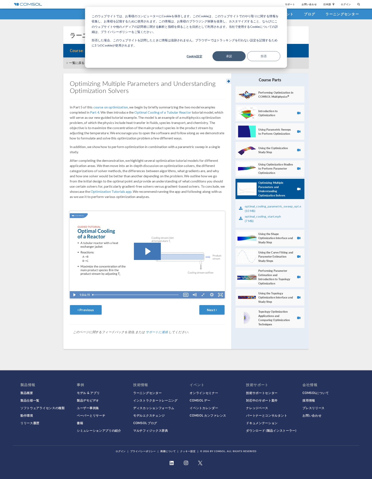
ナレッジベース (257, 408)
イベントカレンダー (204, 408)
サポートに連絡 (157, 332)
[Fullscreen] (220, 294)
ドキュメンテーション (262, 423)
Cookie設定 (194, 56)
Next (211, 310)
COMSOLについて (315, 393)
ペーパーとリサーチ (91, 415)
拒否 (264, 56)
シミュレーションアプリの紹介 (99, 430)
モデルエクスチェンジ (149, 415)
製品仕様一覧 (29, 400)
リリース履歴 (29, 423)
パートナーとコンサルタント (266, 415)
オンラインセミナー (204, 393)
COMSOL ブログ (145, 423)
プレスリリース (313, 408)
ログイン (346, 4)
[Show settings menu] (212, 294)
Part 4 (94, 112)
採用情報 (308, 400)
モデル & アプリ (88, 393)
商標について (168, 451)
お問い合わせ (309, 4)
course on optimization (110, 107)
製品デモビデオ (88, 400)
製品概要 (26, 393)
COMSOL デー (200, 400)
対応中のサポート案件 (262, 400)
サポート (290, 4)
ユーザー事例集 (88, 408)
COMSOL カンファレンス (208, 415)
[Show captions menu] (185, 294)
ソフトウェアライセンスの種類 (42, 408)
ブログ (309, 13)
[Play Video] (74, 294)
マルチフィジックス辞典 (150, 430)
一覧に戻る (76, 63)
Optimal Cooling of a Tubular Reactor (162, 112)
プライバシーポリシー (143, 451)
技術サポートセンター (262, 393)
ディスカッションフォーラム (153, 408)
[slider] (136, 294)
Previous (86, 310)
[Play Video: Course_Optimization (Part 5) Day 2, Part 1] (147, 251)
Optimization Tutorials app (111, 191)
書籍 (80, 423)
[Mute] (194, 294)
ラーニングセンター (342, 13)
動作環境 (26, 415)
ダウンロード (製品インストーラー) (271, 430)
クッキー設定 (187, 451)
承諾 (229, 56)
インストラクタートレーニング (155, 400)
